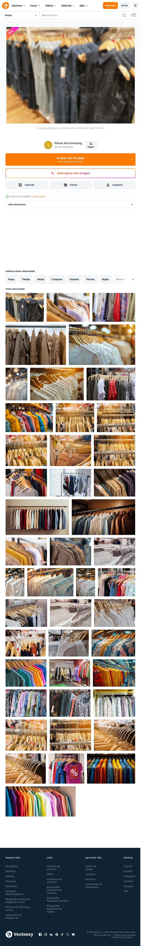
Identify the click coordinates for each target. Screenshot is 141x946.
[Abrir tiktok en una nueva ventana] (62, 933)
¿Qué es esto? (38, 196)
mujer (105, 278)
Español (125, 870)
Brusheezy (12, 865)
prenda (120, 278)
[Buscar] (124, 15)
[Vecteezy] (5, 5)
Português (127, 875)
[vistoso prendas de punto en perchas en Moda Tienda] (29, 416)
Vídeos (49, 5)
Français (126, 885)
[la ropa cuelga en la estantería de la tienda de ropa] (75, 416)
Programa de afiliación (53, 880)
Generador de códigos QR (13, 915)
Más (82, 5)
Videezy (10, 875)
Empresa (11, 880)
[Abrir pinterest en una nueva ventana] (56, 933)
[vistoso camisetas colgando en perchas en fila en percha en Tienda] (114, 672)
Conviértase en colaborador (92, 885)
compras (57, 278)
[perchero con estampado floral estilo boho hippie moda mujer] (26, 702)
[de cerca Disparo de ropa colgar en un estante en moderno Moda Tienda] (26, 482)
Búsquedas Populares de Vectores (53, 889)
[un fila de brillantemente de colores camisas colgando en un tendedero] (26, 672)
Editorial (66, 5)
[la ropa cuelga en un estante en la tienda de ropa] (25, 306)
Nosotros (89, 878)
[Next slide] (127, 279)
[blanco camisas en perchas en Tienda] (16, 383)
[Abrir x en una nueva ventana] (67, 933)
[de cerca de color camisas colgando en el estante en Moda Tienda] (114, 702)
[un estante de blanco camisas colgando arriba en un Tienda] (50, 581)
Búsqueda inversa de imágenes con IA (17, 900)
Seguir (91, 146)
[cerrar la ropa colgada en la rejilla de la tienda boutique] (114, 551)
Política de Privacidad (122, 934)
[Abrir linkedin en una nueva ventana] (51, 933)
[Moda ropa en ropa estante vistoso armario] (41, 801)
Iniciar (124, 5)
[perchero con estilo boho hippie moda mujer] (69, 702)
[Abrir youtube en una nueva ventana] (73, 933)
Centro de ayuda (89, 867)
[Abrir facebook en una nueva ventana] (40, 933)
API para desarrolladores (15, 892)
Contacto (89, 873)
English (125, 865)
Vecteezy (10, 870)
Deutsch (126, 880)
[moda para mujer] (110, 383)
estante (74, 278)
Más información (17, 203)
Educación (11, 885)
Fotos (33, 5)
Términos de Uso (99, 934)
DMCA (49, 873)
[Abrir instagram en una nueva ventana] (45, 933)
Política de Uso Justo (119, 936)
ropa (11, 278)
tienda (26, 278)
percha (90, 278)
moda (40, 278)
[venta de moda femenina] (66, 768)
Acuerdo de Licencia (52, 867)
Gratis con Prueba (70, 159)
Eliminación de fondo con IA (14, 907)
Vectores (17, 5)
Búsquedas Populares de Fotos (53, 899)
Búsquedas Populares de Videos (53, 910)
